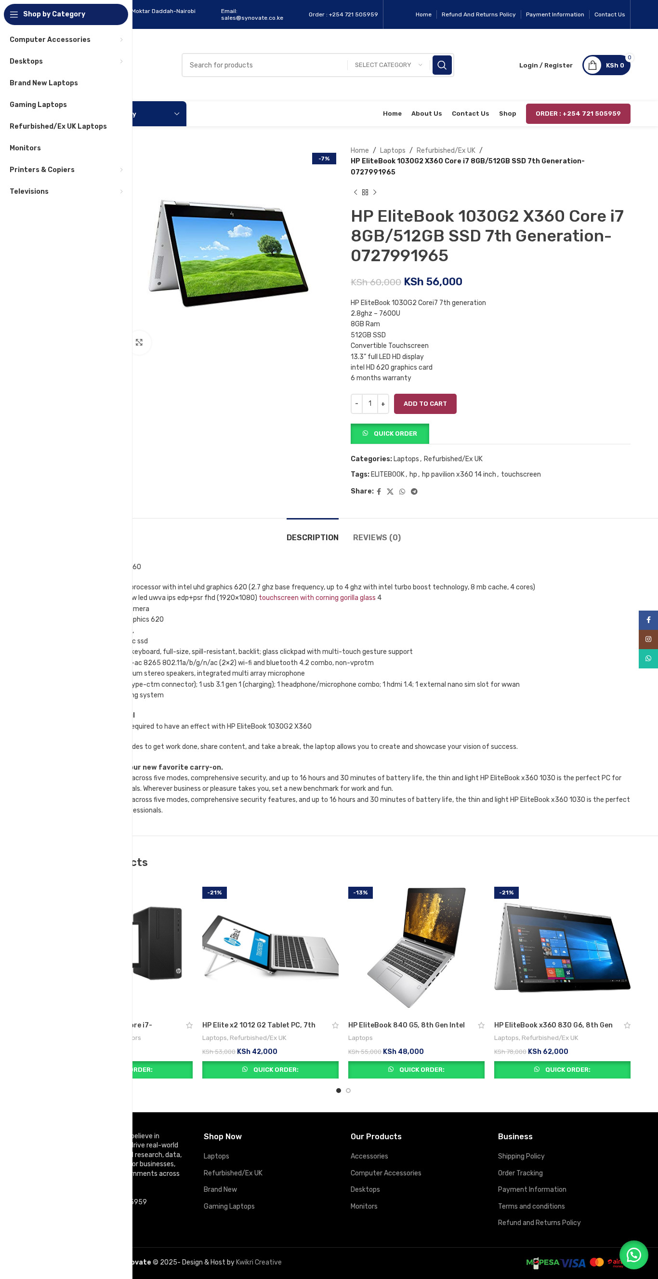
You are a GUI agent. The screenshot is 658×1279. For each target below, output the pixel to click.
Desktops (365, 1190)
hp (413, 474)
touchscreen (521, 474)
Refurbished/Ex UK (446, 151)
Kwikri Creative (259, 1262)
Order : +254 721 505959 (578, 113)
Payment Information (532, 1190)
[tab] (313, 532)
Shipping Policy (521, 1156)
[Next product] (375, 192)
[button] (390, 433)
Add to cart (425, 403)
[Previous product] (355, 192)
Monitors (364, 1206)
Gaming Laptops (229, 1206)
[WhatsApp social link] (402, 492)
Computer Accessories (386, 1173)
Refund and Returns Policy (539, 1223)
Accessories (369, 1156)
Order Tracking (520, 1173)
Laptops (393, 151)
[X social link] (390, 492)
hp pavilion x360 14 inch (459, 474)
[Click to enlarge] (139, 343)
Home (360, 151)
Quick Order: (276, 1069)
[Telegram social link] (414, 492)
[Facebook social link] (379, 492)
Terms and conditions (531, 1206)
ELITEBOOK (388, 474)
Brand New (220, 1190)
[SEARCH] (442, 65)
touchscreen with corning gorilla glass (317, 598)
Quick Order (395, 433)
